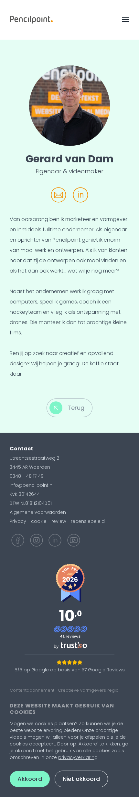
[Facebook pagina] (18, 540)
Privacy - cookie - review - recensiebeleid (57, 521)
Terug (76, 408)
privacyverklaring (78, 757)
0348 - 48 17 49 (27, 476)
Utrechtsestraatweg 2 (34, 458)
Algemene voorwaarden (38, 512)
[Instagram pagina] (36, 540)
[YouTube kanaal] (74, 540)
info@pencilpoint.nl (31, 485)
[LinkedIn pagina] (55, 540)
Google (40, 670)
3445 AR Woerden (30, 467)
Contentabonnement (32, 690)
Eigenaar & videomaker (69, 171)
